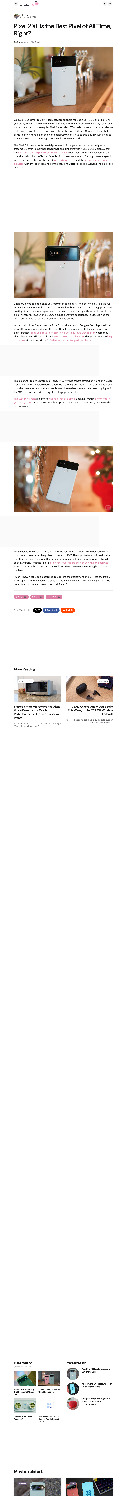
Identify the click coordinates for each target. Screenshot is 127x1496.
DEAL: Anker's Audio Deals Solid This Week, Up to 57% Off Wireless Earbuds (90, 710)
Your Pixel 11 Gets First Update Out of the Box (95, 1370)
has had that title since (62, 398)
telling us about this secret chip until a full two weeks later (62, 332)
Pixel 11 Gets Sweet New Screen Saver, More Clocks (96, 1385)
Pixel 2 (38, 597)
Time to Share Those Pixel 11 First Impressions (49, 1390)
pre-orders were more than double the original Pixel (79, 562)
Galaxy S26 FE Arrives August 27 (23, 1417)
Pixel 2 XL (55, 597)
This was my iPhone (25, 398)
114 (21, 42)
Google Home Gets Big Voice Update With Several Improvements (95, 1401)
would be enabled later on (69, 336)
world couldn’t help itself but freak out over (42, 152)
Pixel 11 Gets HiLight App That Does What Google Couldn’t (24, 1392)
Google (22, 597)
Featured (22, 1484)
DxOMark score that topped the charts (69, 340)
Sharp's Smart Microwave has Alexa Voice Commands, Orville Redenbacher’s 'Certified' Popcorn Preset (37, 712)
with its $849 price (64, 160)
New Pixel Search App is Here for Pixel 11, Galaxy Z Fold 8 (48, 1419)
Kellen (25, 15)
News (73, 1484)
